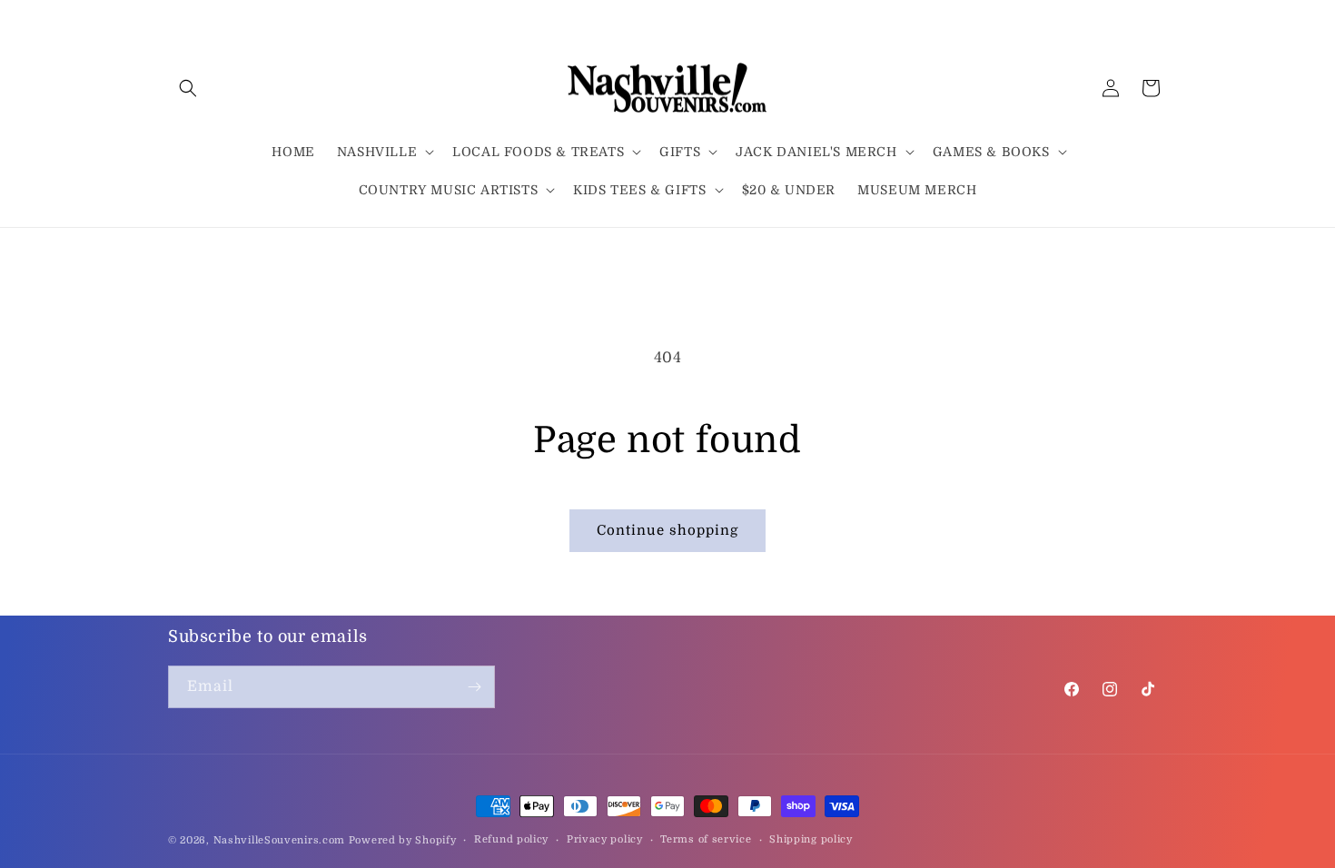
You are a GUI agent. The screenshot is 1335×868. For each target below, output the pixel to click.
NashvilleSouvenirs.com (279, 840)
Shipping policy (811, 839)
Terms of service (705, 839)
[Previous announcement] (174, 252)
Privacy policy (605, 839)
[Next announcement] (1161, 252)
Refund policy (511, 839)
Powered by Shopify (403, 840)
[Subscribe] (474, 687)
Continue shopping (667, 530)
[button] (188, 88)
